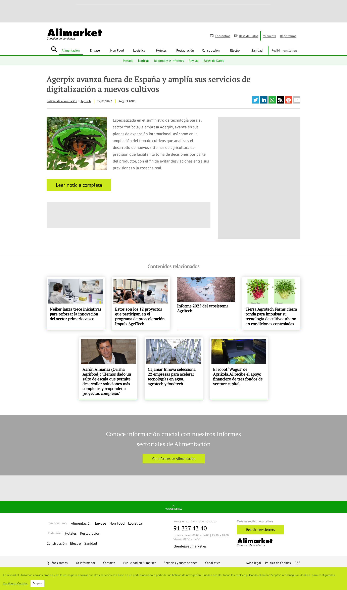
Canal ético (212, 563)
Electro (235, 50)
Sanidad (257, 50)
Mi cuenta (269, 36)
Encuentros (222, 36)
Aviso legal (253, 563)
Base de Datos (248, 36)
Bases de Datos (213, 61)
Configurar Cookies (15, 583)
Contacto (109, 563)
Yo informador (85, 563)
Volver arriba (173, 508)
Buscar (54, 49)
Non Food (117, 50)
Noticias (143, 61)
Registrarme (288, 36)
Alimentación (71, 50)
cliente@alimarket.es (190, 546)
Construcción (211, 50)
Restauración (185, 50)
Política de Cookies (278, 563)
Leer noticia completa (79, 185)
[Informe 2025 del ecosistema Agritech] (206, 303)
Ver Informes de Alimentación (173, 458)
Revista (194, 61)
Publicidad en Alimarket (139, 563)
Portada (128, 61)
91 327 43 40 (190, 528)
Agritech (86, 101)
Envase (95, 50)
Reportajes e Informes (169, 61)
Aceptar (37, 583)
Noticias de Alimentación (62, 101)
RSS (297, 563)
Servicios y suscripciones (180, 563)
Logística (139, 50)
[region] (173, 578)
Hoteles (161, 50)
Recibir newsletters (284, 50)
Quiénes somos (57, 563)
